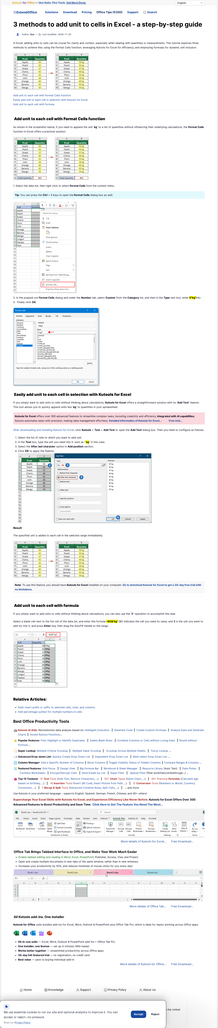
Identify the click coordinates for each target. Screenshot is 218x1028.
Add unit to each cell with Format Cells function (42, 95)
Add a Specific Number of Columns (62, 762)
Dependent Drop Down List (111, 756)
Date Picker (189, 768)
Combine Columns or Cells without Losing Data (146, 740)
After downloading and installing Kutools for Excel (43, 429)
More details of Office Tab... (148, 906)
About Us (149, 989)
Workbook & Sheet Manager (120, 768)
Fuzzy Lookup (159, 750)
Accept (138, 1014)
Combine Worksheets (32, 772)
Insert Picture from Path (108, 783)
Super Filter (117, 772)
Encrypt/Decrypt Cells (63, 772)
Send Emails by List (93, 772)
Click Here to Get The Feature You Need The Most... (127, 804)
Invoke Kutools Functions (45, 734)
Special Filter (138, 772)
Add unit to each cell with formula (33, 104)
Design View (67, 768)
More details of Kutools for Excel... (143, 841)
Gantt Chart (134, 778)
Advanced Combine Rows (85, 787)
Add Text (63, 778)
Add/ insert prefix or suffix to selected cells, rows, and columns (56, 707)
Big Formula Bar (89, 768)
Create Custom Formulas (151, 730)
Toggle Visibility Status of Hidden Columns (135, 762)
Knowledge (55, 989)
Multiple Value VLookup (87, 750)
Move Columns (96, 762)
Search (152, 12)
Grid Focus (48, 768)
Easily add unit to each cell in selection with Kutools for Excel (50, 99)
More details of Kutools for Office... (143, 964)
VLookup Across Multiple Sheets (125, 750)
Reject (155, 1014)
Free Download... (182, 841)
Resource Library (152, 768)
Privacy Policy (117, 989)
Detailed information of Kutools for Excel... (135, 420)
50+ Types (114, 778)
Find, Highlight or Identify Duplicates (63, 740)
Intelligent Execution (97, 730)
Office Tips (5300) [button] (109, 12)
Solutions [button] (51, 12)
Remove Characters (82, 778)
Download (70, 12)
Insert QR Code (83, 783)
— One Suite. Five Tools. (49, 2)
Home (28, 989)
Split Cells (108, 787)
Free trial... (175, 420)
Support (132, 12)
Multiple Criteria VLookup (52, 750)
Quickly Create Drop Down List (71, 756)
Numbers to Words (171, 783)
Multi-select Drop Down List (150, 756)
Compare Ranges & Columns (181, 762)
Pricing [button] (87, 12)
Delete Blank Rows (101, 740)
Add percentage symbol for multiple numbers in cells (50, 711)
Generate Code (123, 730)
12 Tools (48, 778)
